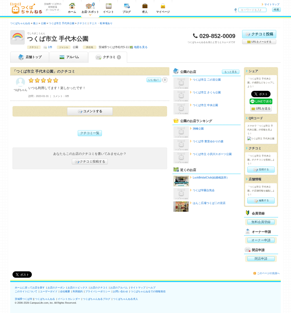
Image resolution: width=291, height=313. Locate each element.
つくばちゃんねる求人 (125, 299)
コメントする (92, 111)
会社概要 (65, 291)
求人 (145, 11)
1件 (50, 47)
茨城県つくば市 (23, 299)
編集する (263, 200)
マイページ (163, 11)
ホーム (72, 11)
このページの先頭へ (268, 273)
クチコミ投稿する (92, 161)
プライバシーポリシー (97, 291)
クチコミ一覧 (89, 133)
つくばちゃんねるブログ (96, 299)
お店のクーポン (56, 287)
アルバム (72, 57)
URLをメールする (261, 41)
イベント (108, 11)
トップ (34, 57)
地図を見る (141, 47)
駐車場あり (106, 23)
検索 (276, 9)
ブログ (127, 11)
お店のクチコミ (99, 287)
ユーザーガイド (49, 291)
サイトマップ (271, 4)
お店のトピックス (78, 287)
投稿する (263, 169)
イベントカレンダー (69, 299)
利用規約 (78, 291)
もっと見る (230, 71)
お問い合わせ (120, 291)
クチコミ (111, 57)
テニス (93, 23)
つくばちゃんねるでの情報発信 (148, 291)
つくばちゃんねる (45, 299)
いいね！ (153, 79)
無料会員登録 (261, 222)
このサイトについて (26, 291)
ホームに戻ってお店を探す (30, 287)
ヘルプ (152, 287)
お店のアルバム (119, 287)
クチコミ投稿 (262, 34)
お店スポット (90, 11)
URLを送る (263, 108)
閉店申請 (261, 258)
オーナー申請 (261, 240)
